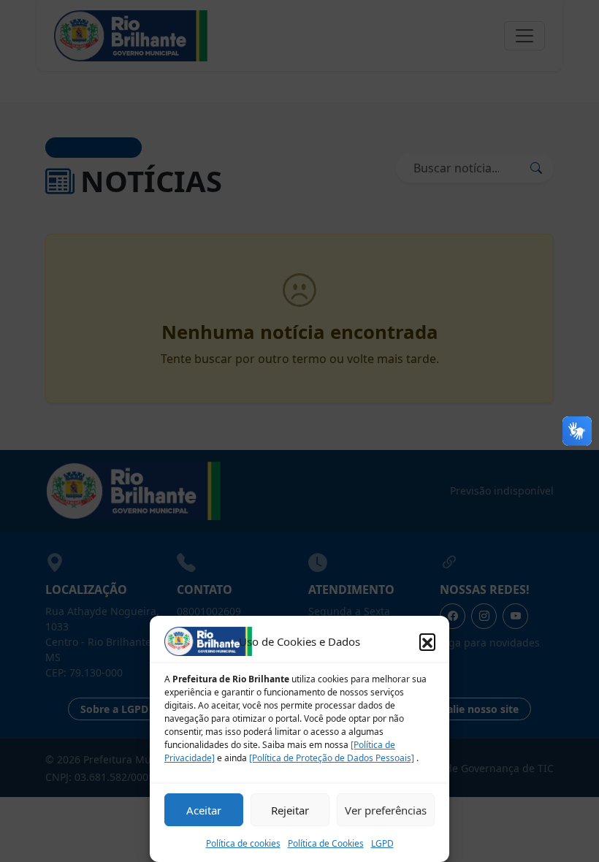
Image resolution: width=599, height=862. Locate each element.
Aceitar (203, 810)
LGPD (382, 843)
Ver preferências (386, 810)
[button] (427, 641)
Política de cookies (243, 843)
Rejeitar (290, 810)
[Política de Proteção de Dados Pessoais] (331, 758)
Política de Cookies (326, 843)
